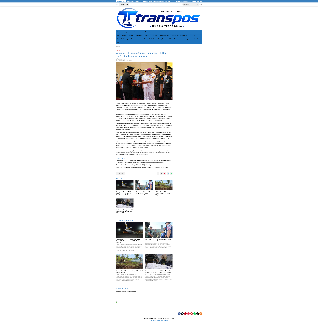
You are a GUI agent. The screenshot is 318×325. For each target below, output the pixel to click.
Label (133, 32)
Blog (118, 35)
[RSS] (200, 313)
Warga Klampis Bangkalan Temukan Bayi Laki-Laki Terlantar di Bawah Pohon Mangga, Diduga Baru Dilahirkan (183, 1)
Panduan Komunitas (136, 39)
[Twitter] (182, 313)
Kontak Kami (120, 39)
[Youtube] (191, 313)
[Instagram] (188, 313)
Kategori (126, 32)
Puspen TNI (122, 59)
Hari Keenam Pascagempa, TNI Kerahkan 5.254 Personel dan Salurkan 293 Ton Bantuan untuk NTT (142, 167)
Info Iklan (154, 35)
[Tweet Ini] (161, 173)
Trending (197, 39)
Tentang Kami (177, 39)
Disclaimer (130, 35)
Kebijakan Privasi (164, 35)
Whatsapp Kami (124, 4)
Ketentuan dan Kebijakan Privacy (179, 35)
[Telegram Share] (168, 173)
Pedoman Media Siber (150, 39)
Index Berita (147, 35)
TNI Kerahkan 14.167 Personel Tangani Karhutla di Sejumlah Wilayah (134, 165)
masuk (124, 291)
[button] (198, 4)
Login (127, 39)
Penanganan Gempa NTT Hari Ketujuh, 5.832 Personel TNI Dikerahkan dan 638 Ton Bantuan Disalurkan (143, 160)
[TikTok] (197, 313)
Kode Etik (192, 35)
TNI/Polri (118, 50)
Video (118, 42)
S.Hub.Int (123, 116)
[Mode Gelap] (201, 4)
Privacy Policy (161, 39)
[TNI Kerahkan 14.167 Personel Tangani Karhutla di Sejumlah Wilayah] (164, 185)
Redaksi (147, 32)
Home (118, 32)
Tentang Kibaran (188, 39)
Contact (124, 35)
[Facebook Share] (158, 173)
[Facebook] (179, 313)
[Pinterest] (185, 313)
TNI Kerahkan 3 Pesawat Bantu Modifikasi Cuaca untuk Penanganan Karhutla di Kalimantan (140, 162)
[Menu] (117, 4)
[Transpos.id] (159, 18)
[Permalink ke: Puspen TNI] (117, 59)
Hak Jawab (139, 35)
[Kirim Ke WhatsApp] (171, 173)
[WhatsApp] (194, 313)
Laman (140, 32)
